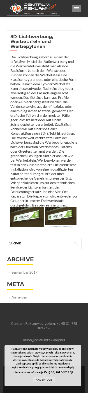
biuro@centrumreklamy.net (44, 340)
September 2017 (24, 272)
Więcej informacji (58, 372)
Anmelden (19, 297)
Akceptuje (44, 380)
